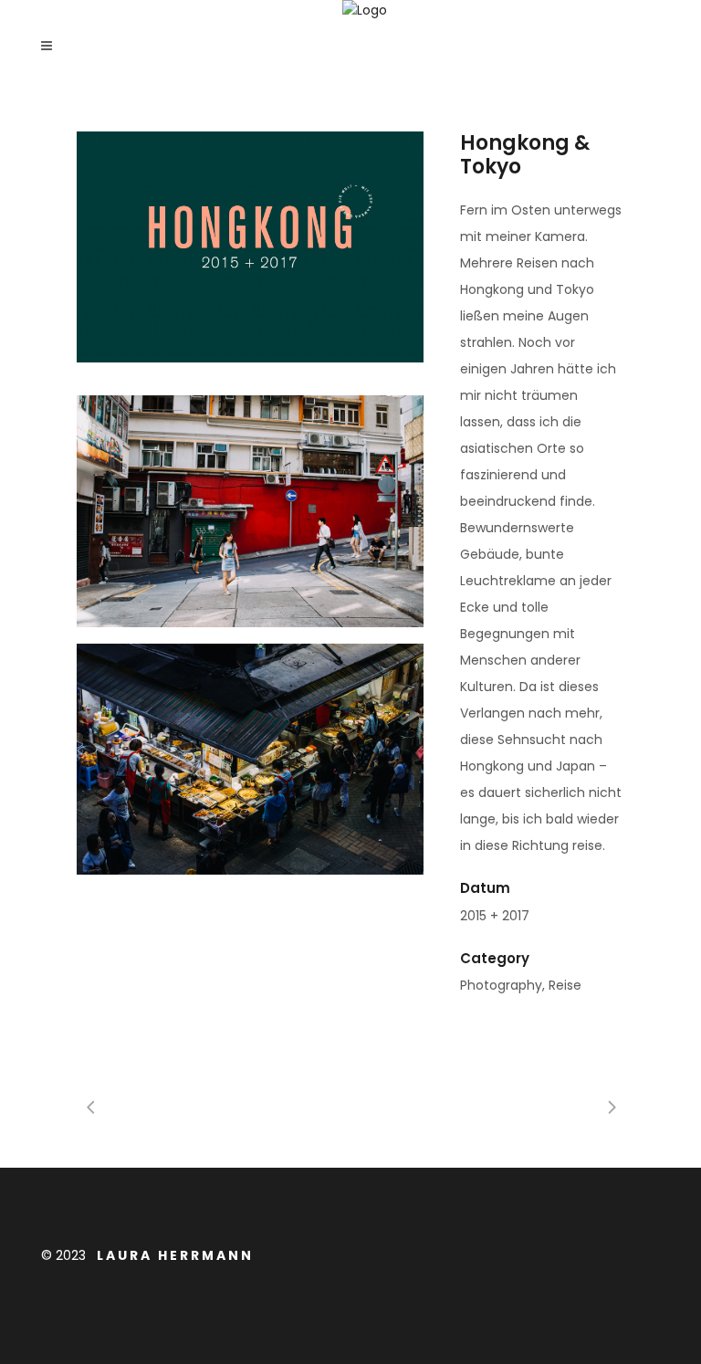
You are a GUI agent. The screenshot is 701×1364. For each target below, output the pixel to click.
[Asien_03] (250, 510)
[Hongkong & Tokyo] (250, 246)
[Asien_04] (250, 759)
